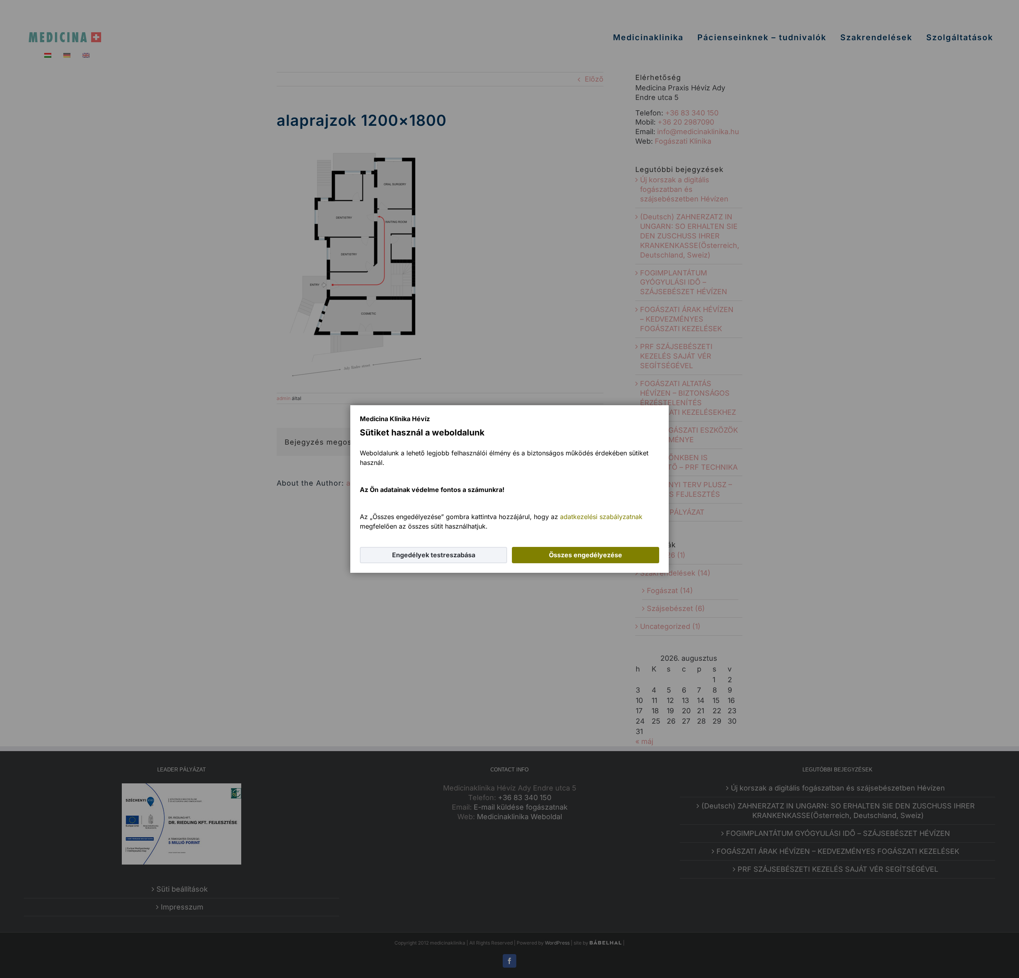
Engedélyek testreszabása (433, 555)
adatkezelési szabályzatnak (601, 517)
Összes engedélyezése (585, 555)
